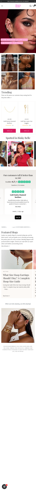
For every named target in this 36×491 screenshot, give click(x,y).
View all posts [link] (4, 246)
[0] (33, 6)
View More (18, 206)
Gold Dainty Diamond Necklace (9, 122)
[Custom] (9, 80)
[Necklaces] (26, 80)
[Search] (30, 6)
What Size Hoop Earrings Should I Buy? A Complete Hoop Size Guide (16, 278)
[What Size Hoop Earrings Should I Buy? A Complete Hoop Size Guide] (16, 259)
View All (18, 217)
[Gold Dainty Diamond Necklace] (9, 109)
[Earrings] (26, 62)
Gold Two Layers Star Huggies (26, 122)
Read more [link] (6, 295)
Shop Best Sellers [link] (5, 97)
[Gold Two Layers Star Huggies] (26, 109)
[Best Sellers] (9, 62)
